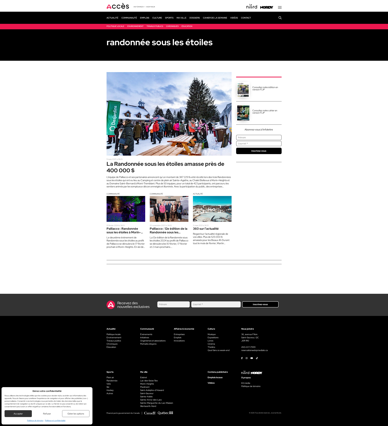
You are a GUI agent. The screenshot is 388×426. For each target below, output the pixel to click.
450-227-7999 (248, 347)
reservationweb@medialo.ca (254, 350)
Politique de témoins (35, 420)
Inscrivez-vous (258, 150)
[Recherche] (278, 18)
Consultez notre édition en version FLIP (265, 88)
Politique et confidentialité (55, 420)
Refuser (47, 413)
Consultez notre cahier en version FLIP (264, 111)
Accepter (18, 413)
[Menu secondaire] (280, 7)
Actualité (198, 194)
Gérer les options (75, 413)
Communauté (113, 194)
